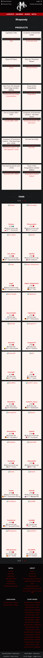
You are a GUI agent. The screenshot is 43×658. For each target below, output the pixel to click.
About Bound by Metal (32, 586)
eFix (31, 372)
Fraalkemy (11, 461)
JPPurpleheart (11, 550)
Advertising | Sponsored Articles (32, 578)
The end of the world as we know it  (32, 591)
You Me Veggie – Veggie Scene (32, 656)
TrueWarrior (11, 520)
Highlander (32, 313)
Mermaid (11, 342)
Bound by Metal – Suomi (32, 615)
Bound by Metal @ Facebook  (32, 588)
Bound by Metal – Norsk (32, 627)
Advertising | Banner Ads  (32, 581)
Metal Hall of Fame (10, 578)
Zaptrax (31, 431)
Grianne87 (11, 372)
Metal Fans (11, 573)
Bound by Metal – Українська (32, 647)
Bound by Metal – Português (32, 632)
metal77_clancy (31, 402)
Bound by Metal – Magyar (32, 619)
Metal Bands (10, 576)
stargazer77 (32, 342)
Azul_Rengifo (11, 313)
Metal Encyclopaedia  (10, 586)
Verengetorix (11, 431)
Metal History (11, 581)
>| (25, 201)
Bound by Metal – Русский (32, 637)
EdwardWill (32, 461)
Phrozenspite (31, 224)
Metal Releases (10, 583)
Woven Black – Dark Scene (32, 653)
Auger (11, 283)
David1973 (31, 550)
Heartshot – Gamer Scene (10, 656)
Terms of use (32, 573)
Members (19, 14)
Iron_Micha (11, 254)
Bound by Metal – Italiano (32, 622)
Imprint (32, 571)
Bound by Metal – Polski (32, 629)
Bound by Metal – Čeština (32, 605)
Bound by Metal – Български (32, 602)
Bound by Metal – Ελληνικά (32, 610)
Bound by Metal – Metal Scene (11, 653)
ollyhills (31, 254)
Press (32, 583)
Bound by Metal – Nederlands (32, 625)
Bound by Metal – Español (32, 612)
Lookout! (10, 14)
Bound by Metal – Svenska (32, 642)
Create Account (35, 4)
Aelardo (31, 490)
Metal (34, 14)
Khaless (11, 224)
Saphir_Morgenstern (32, 283)
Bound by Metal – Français (32, 617)
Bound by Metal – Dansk (32, 607)
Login (38, 1)
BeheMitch (11, 402)
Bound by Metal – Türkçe (32, 644)
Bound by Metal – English (11, 602)
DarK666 (32, 520)
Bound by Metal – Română (32, 634)
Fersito (11, 490)
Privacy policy (32, 576)
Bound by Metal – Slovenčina (32, 639)
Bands (27, 14)
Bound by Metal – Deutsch (10, 605)
